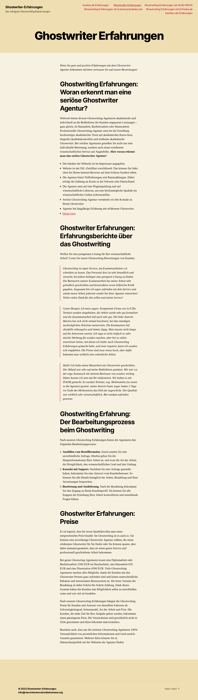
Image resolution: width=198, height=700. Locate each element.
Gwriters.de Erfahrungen (179, 13)
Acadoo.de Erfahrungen (96, 5)
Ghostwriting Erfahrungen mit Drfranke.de (169, 9)
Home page (69, 213)
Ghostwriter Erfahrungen (127, 5)
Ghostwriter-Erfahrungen (24, 7)
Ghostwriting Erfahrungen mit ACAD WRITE (169, 5)
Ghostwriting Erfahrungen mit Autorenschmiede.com (113, 9)
